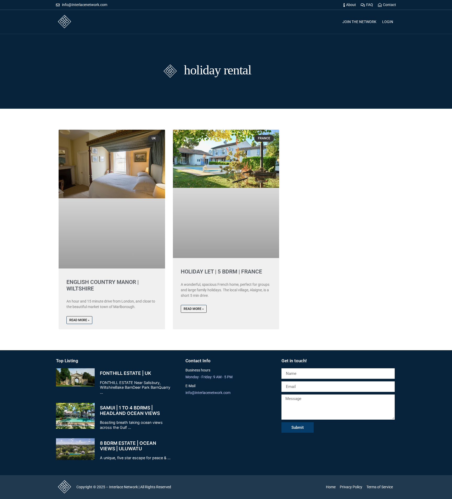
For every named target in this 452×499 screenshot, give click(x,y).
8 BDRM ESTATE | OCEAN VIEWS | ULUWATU (128, 445)
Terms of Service (379, 487)
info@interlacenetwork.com (207, 393)
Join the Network (359, 22)
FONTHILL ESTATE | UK (125, 373)
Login (387, 22)
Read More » (79, 320)
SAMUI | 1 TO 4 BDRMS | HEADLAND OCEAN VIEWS (130, 410)
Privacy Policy (351, 487)
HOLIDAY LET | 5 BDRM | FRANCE (221, 271)
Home (331, 487)
